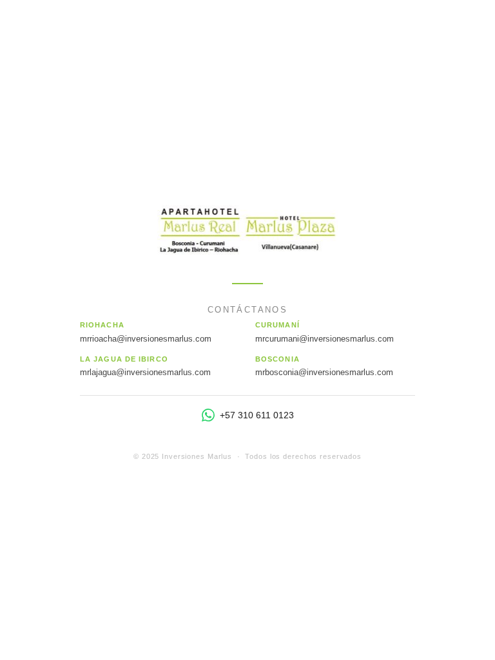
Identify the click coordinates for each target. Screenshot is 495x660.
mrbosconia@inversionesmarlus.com (324, 372)
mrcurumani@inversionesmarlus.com (324, 339)
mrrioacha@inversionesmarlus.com (145, 339)
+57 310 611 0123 (257, 415)
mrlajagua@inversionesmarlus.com (145, 372)
